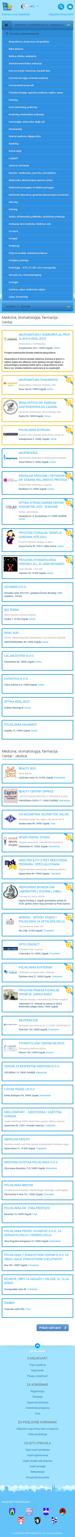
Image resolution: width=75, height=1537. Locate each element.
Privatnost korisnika (37, 1477)
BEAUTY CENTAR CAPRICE (36, 791)
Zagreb (10, 306)
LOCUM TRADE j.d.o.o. (19, 1089)
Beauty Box (27, 768)
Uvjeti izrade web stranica (37, 1461)
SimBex (9, 1303)
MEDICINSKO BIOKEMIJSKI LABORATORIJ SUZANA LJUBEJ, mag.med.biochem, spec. (40, 891)
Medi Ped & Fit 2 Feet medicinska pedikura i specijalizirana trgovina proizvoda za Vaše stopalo (43, 866)
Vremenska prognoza (37, 1408)
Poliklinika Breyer (18, 1185)
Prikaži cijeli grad (49, 1327)
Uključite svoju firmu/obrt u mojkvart (38, 1428)
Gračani (50, 1052)
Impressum (37, 1370)
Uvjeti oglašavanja (37, 1455)
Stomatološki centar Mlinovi (41, 1043)
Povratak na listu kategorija (24, 33)
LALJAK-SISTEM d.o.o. (19, 655)
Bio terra (11, 610)
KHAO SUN (11, 633)
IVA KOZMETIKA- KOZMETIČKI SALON (43, 814)
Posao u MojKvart (37, 1376)
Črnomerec (48, 930)
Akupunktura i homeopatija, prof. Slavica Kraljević (44, 336)
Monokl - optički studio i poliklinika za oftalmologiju (42, 919)
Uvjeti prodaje (38, 1466)
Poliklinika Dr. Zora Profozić (27, 1208)
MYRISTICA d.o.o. (16, 678)
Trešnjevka (55, 873)
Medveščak (59, 777)
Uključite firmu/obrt (61, 14)
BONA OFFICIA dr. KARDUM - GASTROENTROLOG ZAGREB (38, 405)
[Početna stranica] (6, 25)
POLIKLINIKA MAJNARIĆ (20, 724)
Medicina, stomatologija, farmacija (39, 25)
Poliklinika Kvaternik (35, 967)
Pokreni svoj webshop (16, 14)
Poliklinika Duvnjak (34, 430)
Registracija (37, 1391)
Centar (25, 306)
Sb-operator (28, 1020)
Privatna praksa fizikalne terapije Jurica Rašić (39, 992)
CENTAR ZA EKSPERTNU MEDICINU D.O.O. (32, 1066)
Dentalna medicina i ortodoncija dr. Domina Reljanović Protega (44, 478)
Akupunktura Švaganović (38, 380)
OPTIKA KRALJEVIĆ (17, 701)
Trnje (52, 823)
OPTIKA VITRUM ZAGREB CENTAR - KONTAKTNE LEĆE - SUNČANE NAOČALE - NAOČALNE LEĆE (42, 507)
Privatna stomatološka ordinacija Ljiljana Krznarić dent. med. (41, 564)
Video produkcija (37, 1434)
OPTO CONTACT (29, 944)
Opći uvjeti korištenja (37, 1449)
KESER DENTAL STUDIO (34, 837)
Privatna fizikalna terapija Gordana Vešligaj (40, 535)
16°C (31, 6)
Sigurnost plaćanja (37, 1402)
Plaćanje (38, 1396)
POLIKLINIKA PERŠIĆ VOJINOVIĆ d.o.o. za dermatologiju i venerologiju (32, 1233)
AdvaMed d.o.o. (15, 587)
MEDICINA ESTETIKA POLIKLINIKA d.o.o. (31, 1162)
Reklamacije (38, 1471)
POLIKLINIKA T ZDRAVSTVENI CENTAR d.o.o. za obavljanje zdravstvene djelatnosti (36, 1257)
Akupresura (28, 453)
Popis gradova (37, 1365)
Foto (37, 1413)
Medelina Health (16, 1139)
